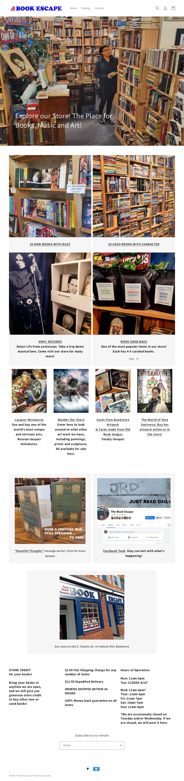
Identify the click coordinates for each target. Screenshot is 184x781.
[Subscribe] (120, 745)
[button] (157, 8)
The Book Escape (24, 775)
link (131, 359)
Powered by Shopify (42, 775)
